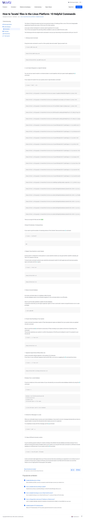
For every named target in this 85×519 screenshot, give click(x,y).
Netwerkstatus (7, 33)
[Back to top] (81, 516)
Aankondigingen (7, 26)
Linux (19, 16)
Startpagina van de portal (7, 16)
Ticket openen (7, 35)
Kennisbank (15, 16)
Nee (79, 469)
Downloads (6, 31)
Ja (73, 469)
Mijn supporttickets (8, 24)
